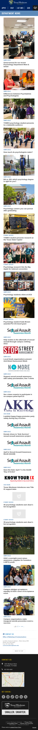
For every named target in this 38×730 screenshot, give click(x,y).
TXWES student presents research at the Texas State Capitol (18, 239)
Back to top (19, 651)
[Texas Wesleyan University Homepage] (19, 2)
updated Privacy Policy (15, 727)
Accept (34, 727)
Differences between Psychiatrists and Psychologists (17, 95)
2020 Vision (7, 414)
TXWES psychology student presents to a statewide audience (19, 124)
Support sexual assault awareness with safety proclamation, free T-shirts (19, 377)
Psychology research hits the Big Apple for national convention (17, 268)
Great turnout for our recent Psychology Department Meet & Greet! (16, 64)
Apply (4, 8)
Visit (12, 8)
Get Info (20, 8)
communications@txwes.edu (11, 645)
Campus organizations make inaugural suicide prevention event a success (18, 621)
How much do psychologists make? (18, 152)
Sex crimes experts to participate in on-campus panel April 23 (18, 395)
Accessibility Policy (12, 723)
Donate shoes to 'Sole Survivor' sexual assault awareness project (17, 435)
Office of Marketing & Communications (14, 637)
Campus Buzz (7, 60)
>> (22, 626)
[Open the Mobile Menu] (35, 8)
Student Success (8, 235)
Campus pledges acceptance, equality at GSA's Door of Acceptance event (19, 591)
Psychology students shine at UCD (18, 295)
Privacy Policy (28, 722)
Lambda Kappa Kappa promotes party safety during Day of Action (19, 417)
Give (28, 8)
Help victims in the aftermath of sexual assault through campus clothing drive (19, 342)
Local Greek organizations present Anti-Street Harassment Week (18, 360)
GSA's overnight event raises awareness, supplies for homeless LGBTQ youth (17, 560)
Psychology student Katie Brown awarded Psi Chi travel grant (17, 323)
